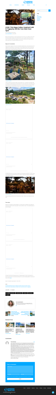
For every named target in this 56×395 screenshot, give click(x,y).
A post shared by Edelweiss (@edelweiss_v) (19, 239)
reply (34, 341)
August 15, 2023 (18, 334)
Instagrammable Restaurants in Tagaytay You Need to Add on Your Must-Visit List (17, 285)
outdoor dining (39, 17)
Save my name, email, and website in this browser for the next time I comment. (19, 376)
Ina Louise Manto (9, 33)
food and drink (39, 16)
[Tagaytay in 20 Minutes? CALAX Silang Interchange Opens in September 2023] (20, 325)
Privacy (37, 388)
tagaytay (38, 20)
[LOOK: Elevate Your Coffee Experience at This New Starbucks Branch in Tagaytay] (30, 325)
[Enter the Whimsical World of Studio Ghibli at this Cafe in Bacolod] (9, 325)
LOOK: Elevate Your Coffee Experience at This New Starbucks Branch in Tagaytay (30, 331)
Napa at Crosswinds (8, 104)
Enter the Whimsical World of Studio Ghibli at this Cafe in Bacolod (9, 331)
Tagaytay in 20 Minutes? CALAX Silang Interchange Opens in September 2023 (20, 330)
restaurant (38, 18)
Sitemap (41, 388)
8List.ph (45, 388)
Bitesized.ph (49, 388)
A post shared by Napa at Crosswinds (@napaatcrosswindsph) (19, 137)
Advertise (33, 388)
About (24, 388)
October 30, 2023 (8, 333)
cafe (37, 15)
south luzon (38, 19)
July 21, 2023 (28, 333)
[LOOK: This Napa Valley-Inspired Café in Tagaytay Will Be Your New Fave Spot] (11, 303)
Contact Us (28, 388)
